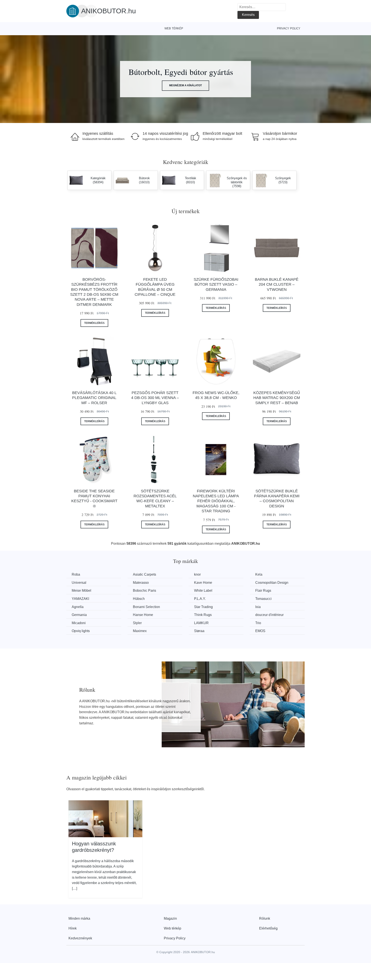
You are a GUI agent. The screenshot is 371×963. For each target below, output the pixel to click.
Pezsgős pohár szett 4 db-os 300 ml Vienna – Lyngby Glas (155, 398)
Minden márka (79, 918)
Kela (258, 574)
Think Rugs (203, 615)
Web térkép (173, 28)
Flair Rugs (263, 590)
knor (197, 574)
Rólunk (264, 918)
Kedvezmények (80, 938)
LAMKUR (201, 623)
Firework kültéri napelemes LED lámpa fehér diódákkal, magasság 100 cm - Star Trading (216, 501)
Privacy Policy (288, 28)
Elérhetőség (268, 928)
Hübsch (139, 599)
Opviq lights (81, 631)
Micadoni (79, 623)
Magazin (170, 918)
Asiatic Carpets (144, 574)
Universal (79, 582)
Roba (76, 574)
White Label (203, 590)
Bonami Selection (146, 607)
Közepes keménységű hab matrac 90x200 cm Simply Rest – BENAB (276, 398)
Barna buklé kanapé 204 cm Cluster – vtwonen (276, 284)
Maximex (140, 631)
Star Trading (203, 607)
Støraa (199, 631)
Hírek (72, 928)
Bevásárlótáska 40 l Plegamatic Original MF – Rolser (94, 398)
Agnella (78, 607)
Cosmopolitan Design (271, 582)
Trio (258, 623)
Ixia (258, 607)
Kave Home (203, 582)
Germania (79, 615)
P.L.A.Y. (200, 599)
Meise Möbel (81, 590)
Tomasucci (263, 599)
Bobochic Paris (144, 590)
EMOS (260, 631)
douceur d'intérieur (269, 615)
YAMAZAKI (80, 599)
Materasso (141, 582)
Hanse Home (143, 615)
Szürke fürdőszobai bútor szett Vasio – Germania (216, 284)
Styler (137, 623)
